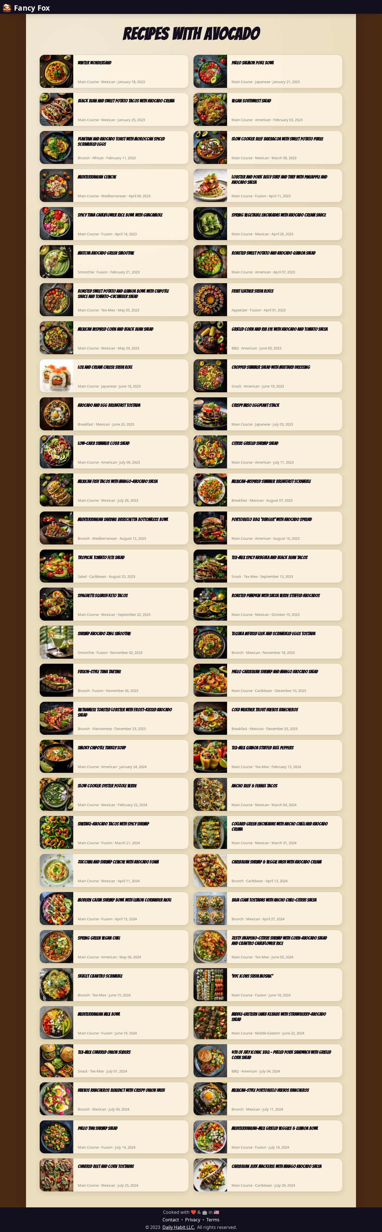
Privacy (192, 1220)
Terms (213, 1220)
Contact (170, 1220)
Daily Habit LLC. (178, 1227)
